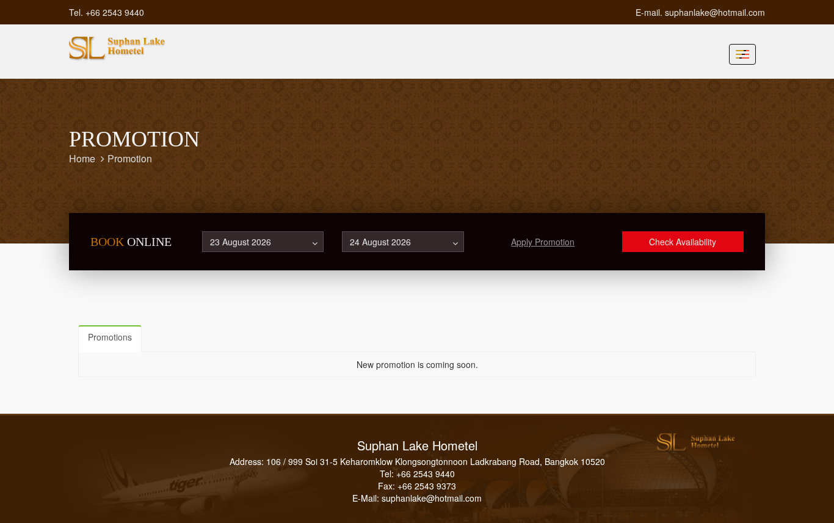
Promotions (110, 337)
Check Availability (682, 242)
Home (82, 158)
